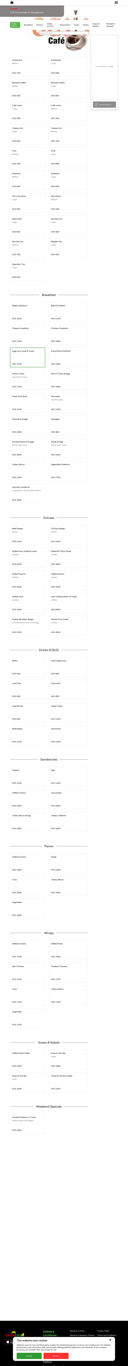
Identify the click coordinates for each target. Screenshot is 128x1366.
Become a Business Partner (82, 1335)
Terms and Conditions (106, 1335)
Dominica (47, 1362)
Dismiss (56, 1356)
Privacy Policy (103, 1331)
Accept (29, 1356)
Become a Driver (77, 1331)
